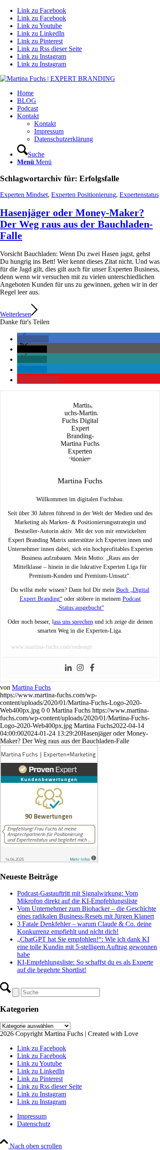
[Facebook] (92, 668)
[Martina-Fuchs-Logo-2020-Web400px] (57, 78)
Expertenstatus (139, 194)
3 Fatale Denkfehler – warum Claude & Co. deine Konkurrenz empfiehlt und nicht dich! (84, 927)
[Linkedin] (68, 668)
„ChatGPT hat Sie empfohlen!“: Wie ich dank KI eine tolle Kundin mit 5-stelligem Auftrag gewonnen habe (87, 947)
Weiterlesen (15, 314)
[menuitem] (88, 93)
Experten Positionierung (83, 194)
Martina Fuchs (31, 687)
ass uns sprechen (73, 622)
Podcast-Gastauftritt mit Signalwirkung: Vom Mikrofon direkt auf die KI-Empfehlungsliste (77, 897)
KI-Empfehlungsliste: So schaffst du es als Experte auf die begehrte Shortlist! (85, 966)
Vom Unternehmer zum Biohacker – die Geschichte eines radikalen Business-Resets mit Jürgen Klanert (86, 912)
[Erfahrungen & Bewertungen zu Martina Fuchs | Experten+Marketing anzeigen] (49, 860)
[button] (33, 338)
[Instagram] (80, 668)
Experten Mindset (24, 194)
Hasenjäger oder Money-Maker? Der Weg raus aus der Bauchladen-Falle (76, 224)
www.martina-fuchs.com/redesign (51, 647)
